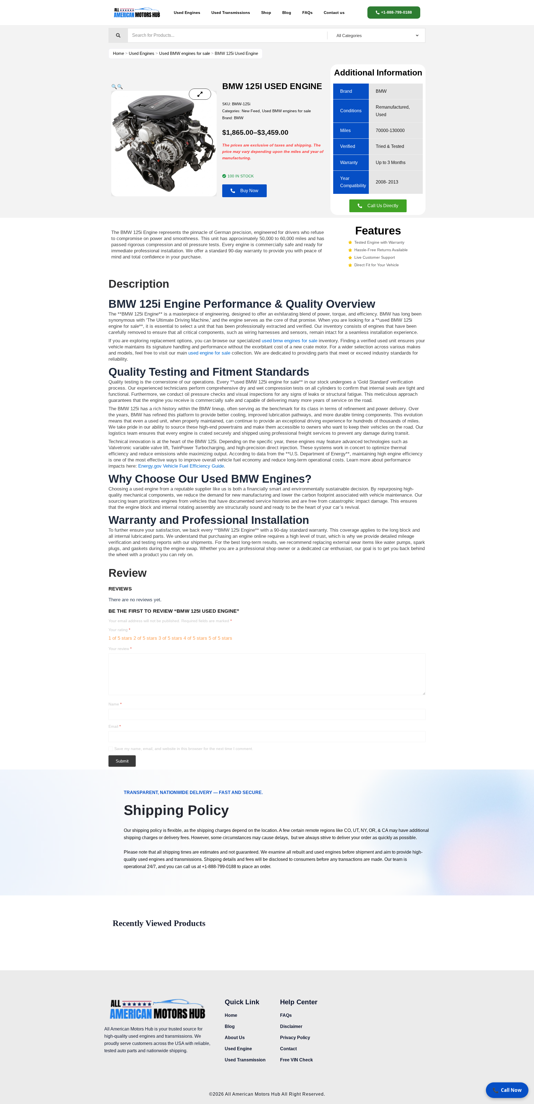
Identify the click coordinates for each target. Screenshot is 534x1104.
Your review (120, 648)
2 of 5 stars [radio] (145, 638)
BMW (238, 118)
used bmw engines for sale (289, 340)
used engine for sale (209, 353)
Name (115, 704)
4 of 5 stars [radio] (195, 638)
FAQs (307, 12)
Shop (266, 12)
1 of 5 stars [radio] (120, 638)
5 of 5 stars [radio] (220, 638)
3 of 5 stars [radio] (170, 638)
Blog (286, 12)
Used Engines (187, 12)
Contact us (334, 12)
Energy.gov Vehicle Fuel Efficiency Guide (181, 466)
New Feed (251, 111)
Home (118, 53)
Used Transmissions (230, 12)
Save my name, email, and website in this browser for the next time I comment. (183, 748)
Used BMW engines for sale (184, 53)
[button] (114, 86)
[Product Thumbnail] (200, 94)
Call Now (507, 1090)
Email (114, 726)
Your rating (119, 629)
